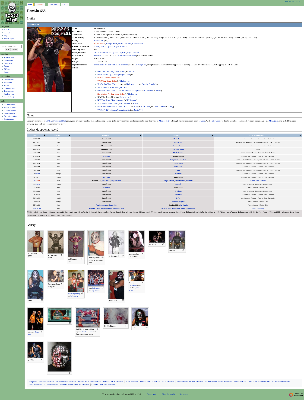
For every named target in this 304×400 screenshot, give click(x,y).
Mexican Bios (9, 57)
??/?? (37, 181)
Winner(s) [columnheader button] (105, 135)
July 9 (96, 46)
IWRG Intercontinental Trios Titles (112, 107)
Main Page (8, 30)
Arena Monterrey (258, 208)
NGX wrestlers (168, 382)
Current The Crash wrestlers (103, 385)
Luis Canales (99, 43)
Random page (9, 94)
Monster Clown (118, 208)
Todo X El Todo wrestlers (259, 382)
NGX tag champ (74, 293)
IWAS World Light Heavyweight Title (113, 75)
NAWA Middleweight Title (108, 78)
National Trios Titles (106, 91)
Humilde (189, 181)
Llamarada (178, 142)
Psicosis (97, 55)
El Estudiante (180, 181)
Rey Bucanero (101, 205)
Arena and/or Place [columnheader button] (256, 135)
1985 (96, 52)
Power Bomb (109, 65)
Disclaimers (184, 394)
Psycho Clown (94, 208)
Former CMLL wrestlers (113, 382)
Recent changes (9, 97)
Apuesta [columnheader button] (57, 135)
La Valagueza (140, 65)
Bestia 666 (98, 40)
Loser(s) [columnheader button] (177, 135)
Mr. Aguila (136, 91)
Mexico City (164, 121)
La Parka (106, 177)
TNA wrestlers (240, 382)
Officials (7, 69)
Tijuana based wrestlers (66, 382)
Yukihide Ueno (87, 332)
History (65, 4)
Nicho (158, 91)
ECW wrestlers (132, 382)
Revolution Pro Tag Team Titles (111, 94)
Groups (6, 66)
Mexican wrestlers (46, 382)
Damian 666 (166, 208)
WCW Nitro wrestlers (281, 382)
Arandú (178, 184)
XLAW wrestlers (51, 385)
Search (3, 43)
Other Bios (8, 63)
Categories (32, 382)
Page (30, 4)
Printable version (10, 110)
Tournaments (8, 91)
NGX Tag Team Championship (110, 100)
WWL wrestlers (35, 385)
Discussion (40, 4)
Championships (9, 88)
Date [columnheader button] (35, 135)
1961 (102, 46)
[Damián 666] (49, 59)
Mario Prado (178, 139)
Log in (298, 1)
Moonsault (99, 65)
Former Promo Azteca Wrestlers (218, 382)
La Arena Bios (9, 79)
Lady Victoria (95, 291)
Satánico (106, 188)
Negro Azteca (169, 181)
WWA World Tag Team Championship (113, 110)
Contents (7, 33)
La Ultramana (122, 65)
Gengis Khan (111, 43)
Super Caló (178, 163)
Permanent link (9, 113)
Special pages (9, 38)
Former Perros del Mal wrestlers (190, 382)
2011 (34, 208)
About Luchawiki (168, 394)
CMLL (49, 121)
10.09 (38, 208)
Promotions (8, 82)
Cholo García (178, 153)
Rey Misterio (137, 43)
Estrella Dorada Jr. (149, 84)
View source (54, 4)
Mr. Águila (184, 205)
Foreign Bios (8, 60)
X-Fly (135, 103)
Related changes (10, 107)
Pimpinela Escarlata (178, 160)
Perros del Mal (59, 121)
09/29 (37, 184)
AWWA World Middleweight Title (112, 87)
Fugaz (178, 170)
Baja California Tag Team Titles (111, 71)
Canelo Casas (178, 146)
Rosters (6, 72)
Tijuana (109, 46)
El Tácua (178, 191)
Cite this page (9, 119)
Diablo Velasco (124, 43)
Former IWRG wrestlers (150, 382)
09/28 (37, 174)
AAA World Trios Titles (107, 103)
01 (34, 181)
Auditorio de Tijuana (109, 52)
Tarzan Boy (113, 205)
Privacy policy (152, 394)
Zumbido (178, 174)
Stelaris (131, 71)
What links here (9, 105)
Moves (6, 85)
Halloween (125, 81)
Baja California (120, 46)
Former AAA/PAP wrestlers (89, 382)
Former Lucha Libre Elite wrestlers (74, 385)
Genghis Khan (178, 149)
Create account (289, 1)
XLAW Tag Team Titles (107, 84)
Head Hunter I (160, 107)
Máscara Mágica (178, 201)
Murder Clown (106, 208)
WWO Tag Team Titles (107, 81)
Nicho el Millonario (188, 208)
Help (5, 36)
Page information (10, 116)
